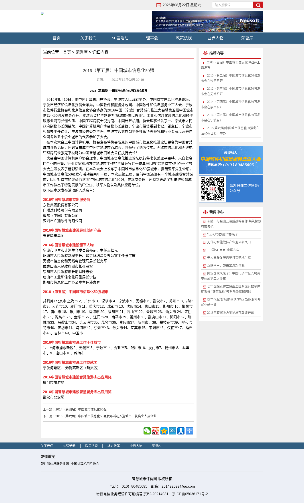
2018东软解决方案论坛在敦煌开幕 (230, 312)
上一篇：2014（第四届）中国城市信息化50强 (75, 409)
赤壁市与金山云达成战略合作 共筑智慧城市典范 (231, 224)
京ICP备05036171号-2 (190, 494)
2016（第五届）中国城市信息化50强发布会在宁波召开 (230, 117)
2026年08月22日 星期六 (182, 5)
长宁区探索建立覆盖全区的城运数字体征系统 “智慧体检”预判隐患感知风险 (230, 289)
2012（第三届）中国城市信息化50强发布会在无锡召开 (230, 91)
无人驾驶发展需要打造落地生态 (229, 257)
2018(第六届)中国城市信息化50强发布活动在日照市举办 (230, 130)
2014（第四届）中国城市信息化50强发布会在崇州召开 (230, 104)
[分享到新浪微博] (155, 430)
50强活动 (120, 38)
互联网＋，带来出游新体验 (226, 265)
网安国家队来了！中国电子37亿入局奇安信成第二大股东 (230, 276)
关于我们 (88, 38)
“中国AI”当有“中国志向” (224, 250)
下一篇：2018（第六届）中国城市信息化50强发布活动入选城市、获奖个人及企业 (99, 416)
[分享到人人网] (180, 430)
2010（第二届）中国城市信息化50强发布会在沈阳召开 (230, 78)
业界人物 (215, 38)
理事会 (152, 38)
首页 (57, 38)
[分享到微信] (147, 430)
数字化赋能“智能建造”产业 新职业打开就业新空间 (231, 302)
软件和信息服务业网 (55, 463)
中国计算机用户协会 (85, 463)
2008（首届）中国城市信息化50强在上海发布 (230, 65)
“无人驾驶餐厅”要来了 (222, 234)
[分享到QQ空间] (164, 430)
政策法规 (184, 38)
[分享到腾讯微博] (172, 430)
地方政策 (113, 446)
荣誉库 (247, 38)
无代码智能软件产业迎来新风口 (229, 242)
